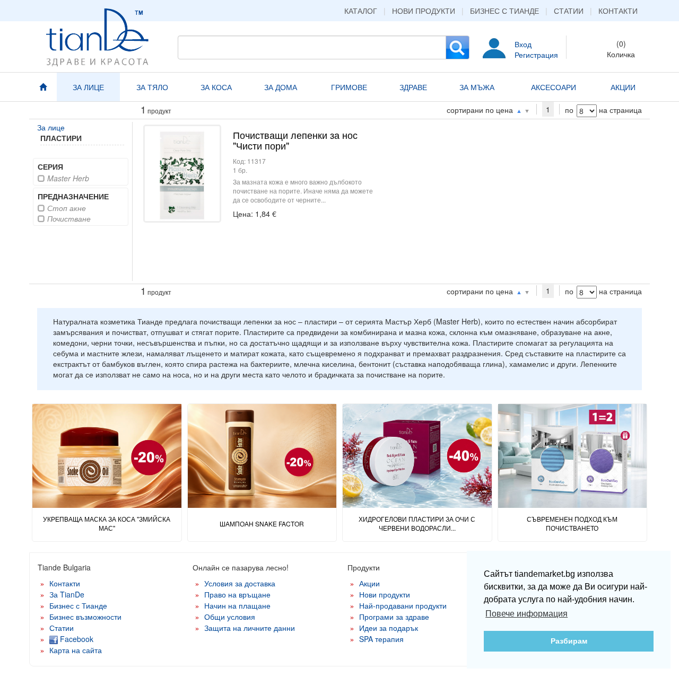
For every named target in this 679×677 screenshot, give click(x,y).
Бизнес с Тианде (504, 10)
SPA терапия (381, 639)
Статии (569, 10)
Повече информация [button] (526, 613)
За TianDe (66, 594)
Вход (523, 44)
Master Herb (67, 178)
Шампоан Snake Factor (262, 523)
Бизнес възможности (85, 616)
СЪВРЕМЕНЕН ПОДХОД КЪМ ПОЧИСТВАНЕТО (572, 523)
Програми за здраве (394, 616)
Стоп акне (65, 208)
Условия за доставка (239, 583)
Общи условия (229, 616)
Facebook (75, 639)
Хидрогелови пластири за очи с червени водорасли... (417, 523)
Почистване (68, 218)
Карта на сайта (75, 650)
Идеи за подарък (388, 627)
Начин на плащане (237, 605)
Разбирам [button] (569, 641)
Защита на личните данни (249, 627)
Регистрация (536, 54)
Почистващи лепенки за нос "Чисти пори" (295, 140)
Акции (369, 583)
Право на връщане (237, 594)
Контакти (618, 10)
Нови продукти (423, 10)
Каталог (360, 10)
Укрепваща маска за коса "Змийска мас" (106, 523)
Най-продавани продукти (403, 605)
